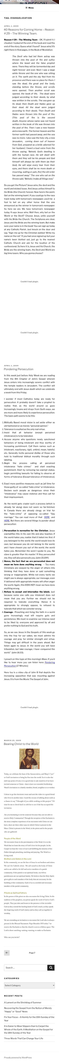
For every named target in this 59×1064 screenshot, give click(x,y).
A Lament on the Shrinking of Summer (22, 1002)
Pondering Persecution (18, 369)
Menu (31, 8)
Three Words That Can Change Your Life (23, 1038)
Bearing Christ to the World (21, 744)
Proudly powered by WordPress (18, 1057)
